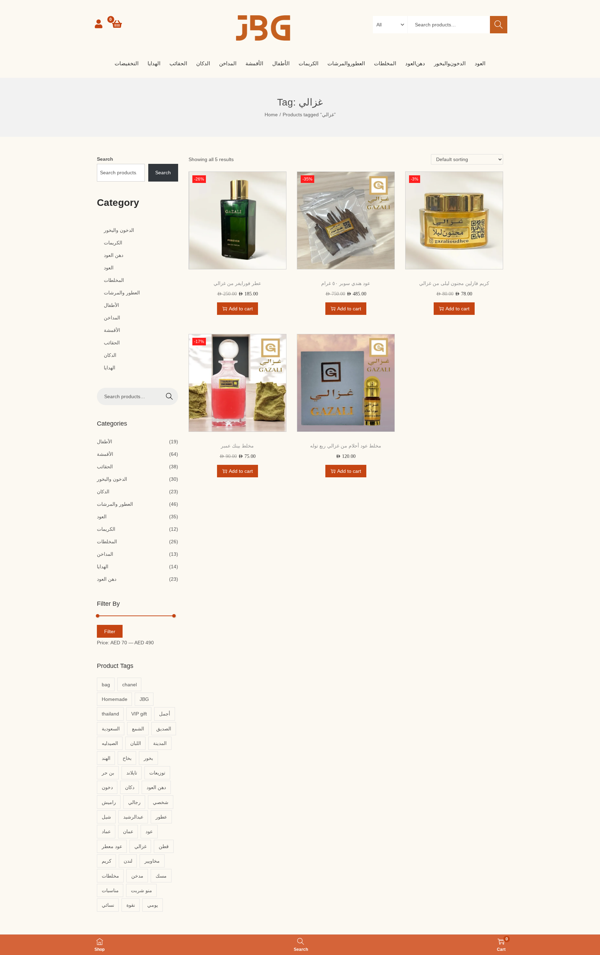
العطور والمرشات (115, 504)
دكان (129, 787)
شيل (106, 817)
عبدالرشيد (133, 817)
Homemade (114, 699)
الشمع (138, 728)
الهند (106, 758)
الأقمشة (105, 454)
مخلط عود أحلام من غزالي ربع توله (345, 446)
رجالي (134, 802)
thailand (110, 714)
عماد (106, 831)
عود (149, 831)
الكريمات (106, 529)
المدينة (160, 743)
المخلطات (107, 541)
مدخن (137, 876)
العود (102, 516)
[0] (117, 24)
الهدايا (102, 566)
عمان (128, 831)
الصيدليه (110, 743)
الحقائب (105, 466)
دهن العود (106, 579)
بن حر (108, 773)
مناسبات (110, 890)
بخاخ (127, 758)
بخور (148, 758)
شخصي (160, 802)
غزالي (140, 846)
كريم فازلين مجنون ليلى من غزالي (454, 283)
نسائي (108, 905)
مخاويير (152, 861)
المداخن (105, 554)
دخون (107, 787)
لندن (128, 861)
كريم (106, 861)
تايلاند (131, 773)
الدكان (103, 491)
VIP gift (139, 714)
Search (498, 24)
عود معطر (112, 846)
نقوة (130, 905)
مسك (161, 876)
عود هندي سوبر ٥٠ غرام (345, 283)
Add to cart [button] (241, 308)
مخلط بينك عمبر (237, 446)
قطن (164, 846)
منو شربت (141, 890)
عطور (161, 817)
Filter (109, 631)
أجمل (164, 714)
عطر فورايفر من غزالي (237, 283)
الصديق (163, 728)
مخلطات (110, 876)
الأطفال (104, 441)
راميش (109, 802)
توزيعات (157, 773)
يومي (152, 905)
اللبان (135, 743)
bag (106, 684)
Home (271, 114)
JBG (144, 699)
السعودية (111, 728)
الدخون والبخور (112, 479)
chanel (129, 684)
